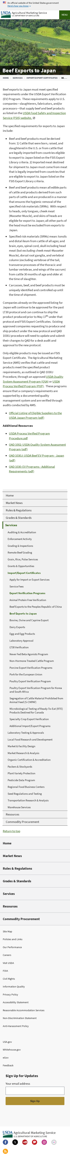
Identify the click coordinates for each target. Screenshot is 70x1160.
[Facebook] (5, 1142)
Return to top (11, 831)
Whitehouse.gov (12, 1049)
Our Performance (12, 947)
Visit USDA (8, 963)
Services (18, 77)
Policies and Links (12, 939)
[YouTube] (25, 1142)
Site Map (7, 931)
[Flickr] (54, 1142)
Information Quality (14, 986)
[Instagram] (44, 1142)
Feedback (8, 1065)
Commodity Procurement (21, 919)
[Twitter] (15, 1142)
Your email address (18, 1084)
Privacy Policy (10, 994)
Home (6, 77)
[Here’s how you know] (35, 4)
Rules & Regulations (17, 868)
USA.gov (7, 1041)
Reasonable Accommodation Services (23, 1010)
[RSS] (5, 1151)
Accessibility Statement (16, 1002)
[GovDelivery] (34, 1142)
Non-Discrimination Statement (20, 1018)
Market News (12, 856)
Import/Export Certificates (42, 77)
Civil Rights (9, 978)
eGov (6, 1057)
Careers (7, 955)
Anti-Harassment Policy (16, 1026)
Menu (65, 14)
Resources (10, 906)
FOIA (5, 970)
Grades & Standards (17, 881)
